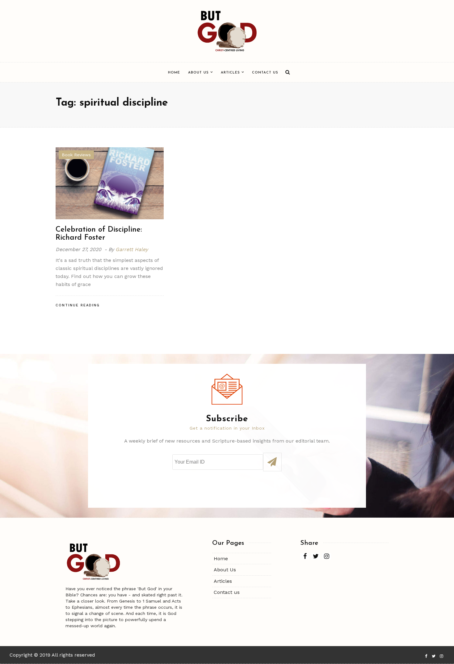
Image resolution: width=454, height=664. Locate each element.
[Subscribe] (272, 462)
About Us (198, 72)
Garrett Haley (132, 249)
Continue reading (78, 305)
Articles (230, 72)
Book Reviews (76, 154)
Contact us (265, 72)
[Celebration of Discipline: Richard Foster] (110, 183)
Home (174, 72)
